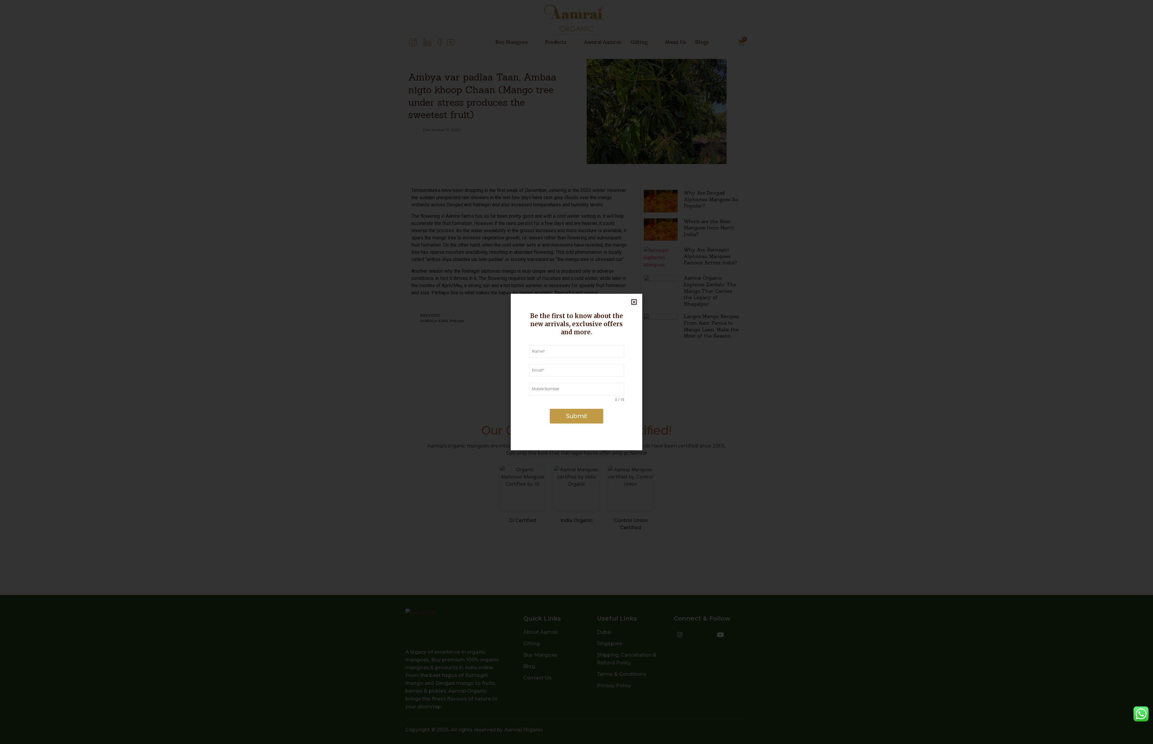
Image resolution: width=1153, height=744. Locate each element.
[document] (576, 372)
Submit (576, 416)
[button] (634, 302)
